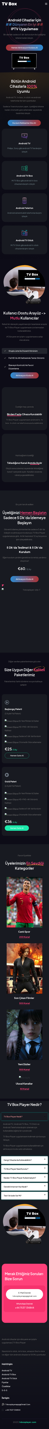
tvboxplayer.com (27, 1422)
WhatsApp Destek (24, 1303)
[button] (24, 1116)
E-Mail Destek (24, 1292)
